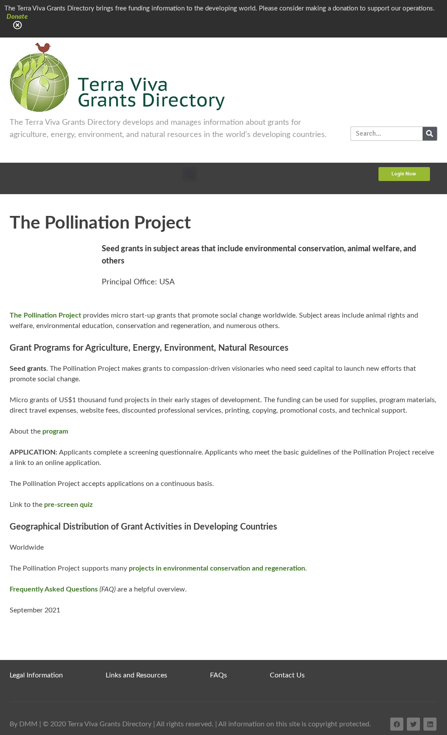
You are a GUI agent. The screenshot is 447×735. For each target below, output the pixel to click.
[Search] (430, 133)
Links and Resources (136, 675)
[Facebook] (396, 724)
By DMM (24, 724)
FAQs (218, 675)
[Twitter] (413, 724)
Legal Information (36, 675)
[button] (189, 174)
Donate (17, 17)
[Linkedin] (430, 724)
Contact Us (287, 675)
